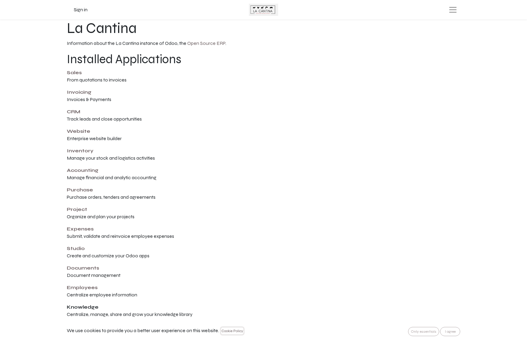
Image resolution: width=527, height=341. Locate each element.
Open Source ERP (206, 43)
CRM (73, 111)
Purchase (80, 190)
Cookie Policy (232, 331)
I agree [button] (450, 331)
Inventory (80, 151)
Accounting (83, 170)
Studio (76, 248)
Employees (82, 287)
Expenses (80, 229)
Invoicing (79, 92)
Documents (83, 268)
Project (77, 209)
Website (78, 131)
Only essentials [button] (423, 331)
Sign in (81, 10)
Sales (74, 72)
